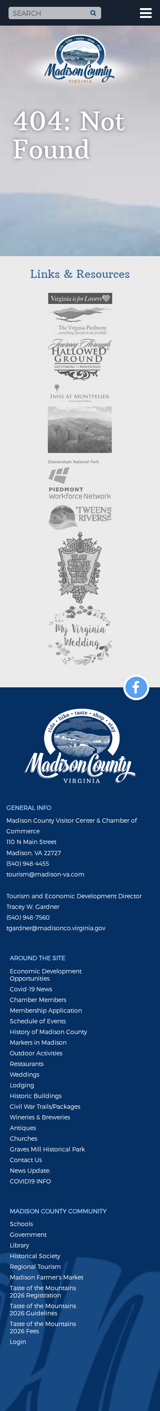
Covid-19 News (31, 989)
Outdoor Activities (36, 1053)
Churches (23, 1138)
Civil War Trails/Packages (45, 1106)
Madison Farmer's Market (46, 1277)
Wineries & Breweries (40, 1117)
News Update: (30, 1170)
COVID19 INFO (30, 1181)
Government (28, 1234)
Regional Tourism (35, 1266)
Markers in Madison (38, 1042)
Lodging (22, 1085)
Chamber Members (38, 999)
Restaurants (27, 1063)
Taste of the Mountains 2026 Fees (43, 1327)
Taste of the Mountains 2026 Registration (43, 1291)
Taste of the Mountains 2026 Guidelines (43, 1309)
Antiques (23, 1127)
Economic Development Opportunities (45, 974)
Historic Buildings (35, 1095)
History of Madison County (48, 1031)
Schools (21, 1223)
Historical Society (35, 1255)
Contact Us (26, 1159)
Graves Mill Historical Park (47, 1149)
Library (19, 1245)
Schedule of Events (38, 1021)
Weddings (24, 1074)
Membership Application (46, 1010)
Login (18, 1341)
